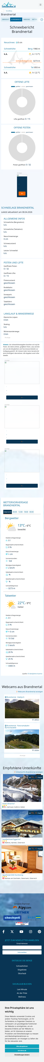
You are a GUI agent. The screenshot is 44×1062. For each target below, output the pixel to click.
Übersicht (5, 19)
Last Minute (22, 989)
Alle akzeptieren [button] (22, 1046)
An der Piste (22, 993)
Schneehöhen (22, 966)
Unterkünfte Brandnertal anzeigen (29, 772)
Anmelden (23, 952)
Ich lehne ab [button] (22, 1050)
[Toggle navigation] (40, 4)
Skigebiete (22, 969)
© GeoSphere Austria (34, 674)
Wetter (34, 19)
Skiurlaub (22, 973)
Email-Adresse (22, 943)
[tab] (7, 512)
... (1, 11)
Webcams (27, 19)
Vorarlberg (9, 11)
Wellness (22, 997)
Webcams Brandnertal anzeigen (30, 691)
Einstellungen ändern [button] (22, 1055)
